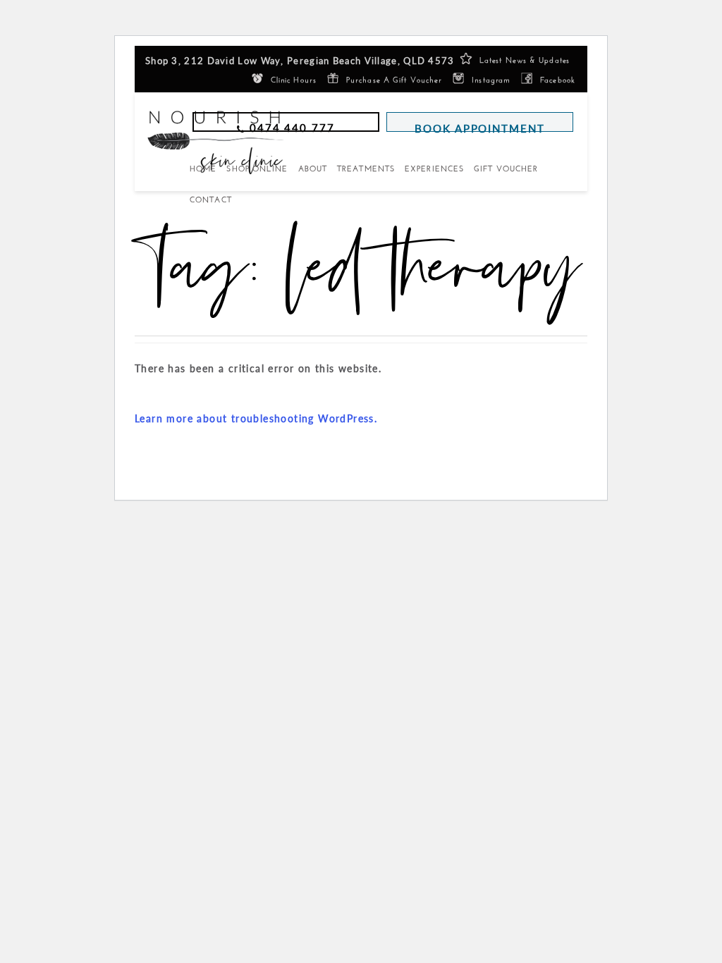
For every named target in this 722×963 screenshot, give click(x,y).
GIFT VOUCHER (506, 168)
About (313, 168)
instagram (491, 79)
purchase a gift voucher (394, 79)
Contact (211, 199)
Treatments (366, 168)
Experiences (434, 168)
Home (203, 168)
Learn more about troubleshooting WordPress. (256, 418)
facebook (557, 79)
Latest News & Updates (524, 59)
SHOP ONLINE (257, 168)
